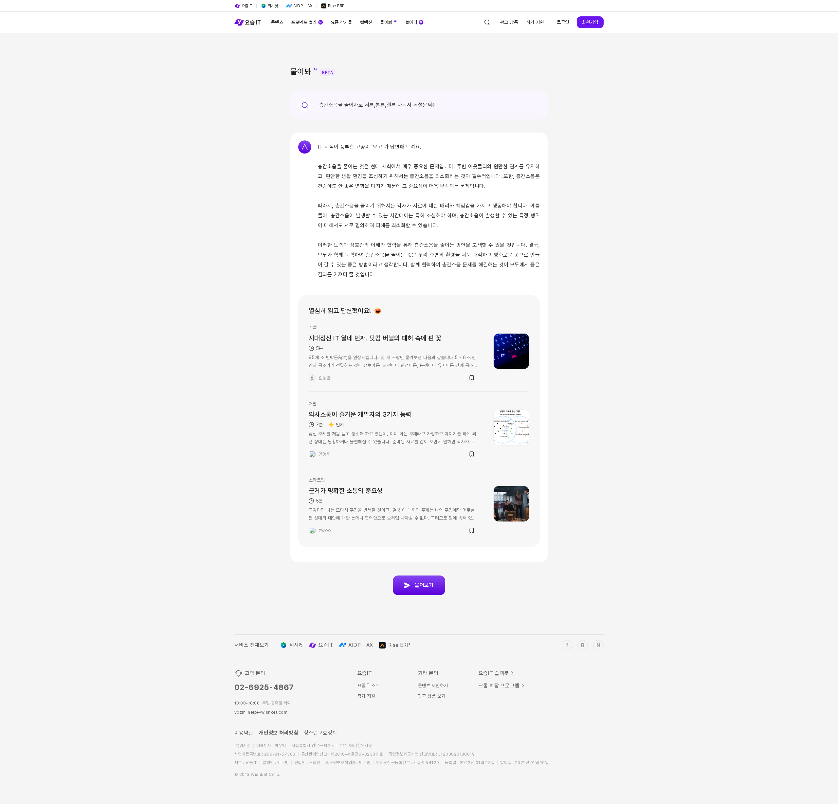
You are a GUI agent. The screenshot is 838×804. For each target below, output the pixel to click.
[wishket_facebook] (567, 645)
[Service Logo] (247, 22)
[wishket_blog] (582, 645)
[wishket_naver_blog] (598, 645)
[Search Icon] (487, 22)
